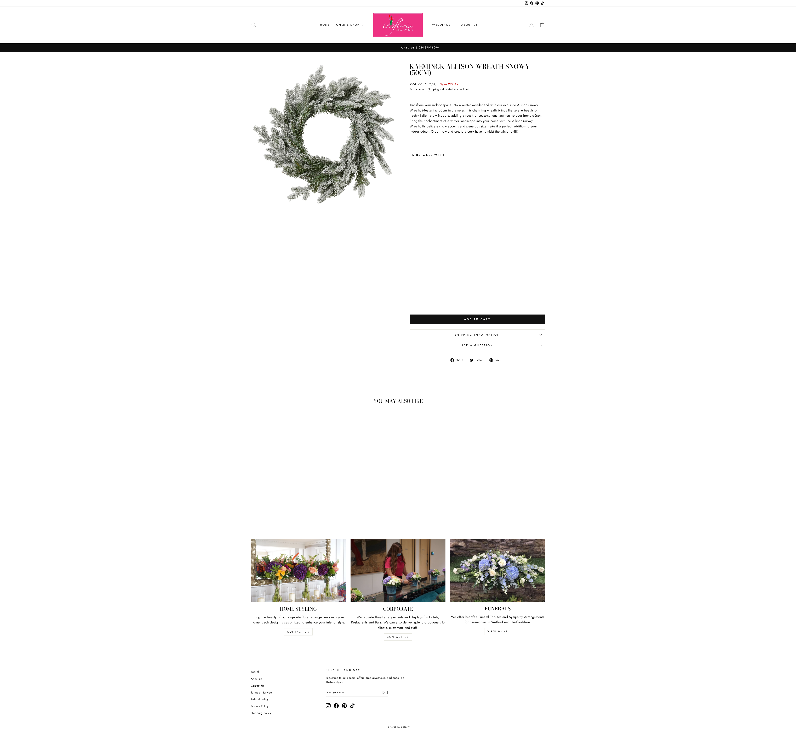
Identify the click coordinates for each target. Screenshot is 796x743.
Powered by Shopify (398, 727)
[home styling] (298, 571)
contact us (298, 632)
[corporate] (398, 571)
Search (255, 672)
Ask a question (477, 345)
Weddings (442, 25)
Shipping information (477, 335)
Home (325, 25)
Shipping (433, 89)
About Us (469, 25)
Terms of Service (261, 692)
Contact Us (257, 686)
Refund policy (259, 699)
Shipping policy (261, 713)
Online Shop (348, 25)
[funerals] (497, 570)
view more (497, 631)
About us (256, 679)
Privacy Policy (260, 706)
